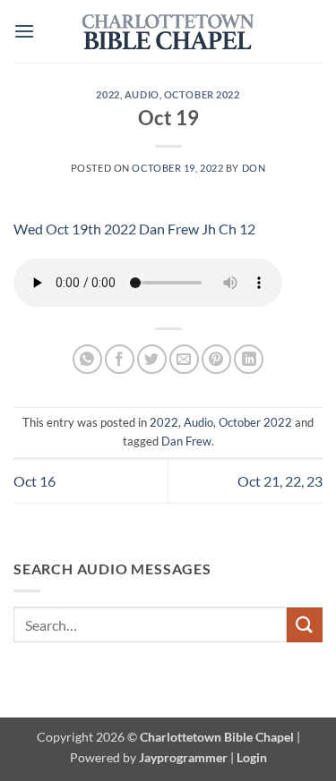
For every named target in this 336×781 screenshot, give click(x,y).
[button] (24, 31)
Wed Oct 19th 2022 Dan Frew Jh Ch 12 (134, 228)
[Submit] (305, 624)
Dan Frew (186, 441)
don (254, 168)
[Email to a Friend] (184, 359)
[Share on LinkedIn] (248, 359)
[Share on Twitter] (152, 359)
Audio (142, 94)
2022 (107, 94)
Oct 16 (34, 480)
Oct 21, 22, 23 (280, 480)
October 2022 (202, 94)
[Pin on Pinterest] (216, 359)
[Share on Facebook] (119, 359)
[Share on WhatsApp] (87, 359)
